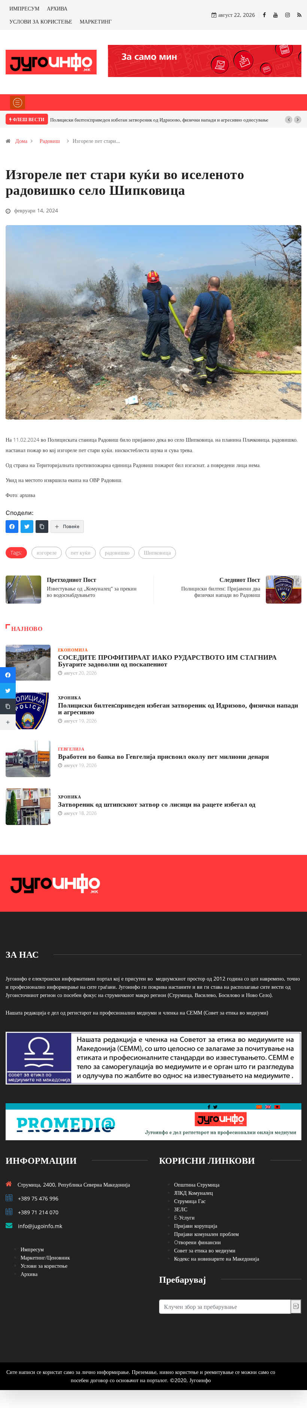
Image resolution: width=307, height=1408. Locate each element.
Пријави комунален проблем (206, 1233)
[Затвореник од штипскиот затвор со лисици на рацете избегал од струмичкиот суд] (28, 806)
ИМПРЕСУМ (24, 8)
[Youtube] (275, 14)
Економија (73, 650)
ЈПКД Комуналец (193, 1192)
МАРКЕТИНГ (96, 21)
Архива (29, 1273)
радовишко (117, 552)
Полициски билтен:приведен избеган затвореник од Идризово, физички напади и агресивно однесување (159, 119)
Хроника (69, 697)
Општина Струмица (196, 1184)
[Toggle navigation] (18, 102)
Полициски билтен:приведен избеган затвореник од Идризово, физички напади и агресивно (178, 708)
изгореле (47, 552)
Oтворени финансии (197, 1242)
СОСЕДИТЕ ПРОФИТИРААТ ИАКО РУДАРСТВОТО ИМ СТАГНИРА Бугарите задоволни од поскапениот (167, 660)
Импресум (32, 1249)
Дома (21, 140)
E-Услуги (184, 1217)
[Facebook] (264, 14)
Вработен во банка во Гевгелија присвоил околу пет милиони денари (163, 756)
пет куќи (81, 552)
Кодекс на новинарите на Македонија (216, 1258)
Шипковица (157, 552)
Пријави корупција (195, 1225)
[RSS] (299, 14)
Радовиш (50, 140)
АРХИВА (57, 8)
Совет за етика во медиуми (204, 1250)
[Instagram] (287, 14)
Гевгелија (71, 749)
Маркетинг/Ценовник (45, 1257)
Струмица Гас (190, 1201)
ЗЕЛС (180, 1209)
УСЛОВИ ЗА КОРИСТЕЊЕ (40, 21)
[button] (288, 119)
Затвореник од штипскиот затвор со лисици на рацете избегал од (156, 804)
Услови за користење (44, 1265)
